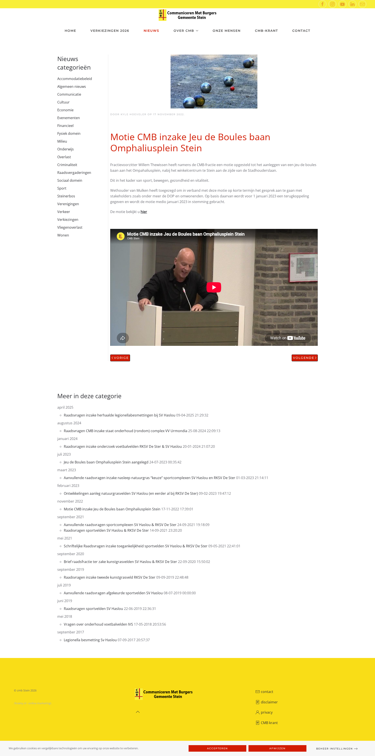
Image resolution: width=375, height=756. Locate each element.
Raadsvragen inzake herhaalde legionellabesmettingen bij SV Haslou (119, 415)
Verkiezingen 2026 (109, 31)
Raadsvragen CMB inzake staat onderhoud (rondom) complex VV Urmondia (126, 430)
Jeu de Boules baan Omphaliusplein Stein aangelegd (106, 462)
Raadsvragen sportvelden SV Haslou (93, 608)
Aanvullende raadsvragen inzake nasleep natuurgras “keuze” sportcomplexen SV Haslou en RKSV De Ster (149, 477)
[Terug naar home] (187, 15)
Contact (301, 31)
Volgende (303, 358)
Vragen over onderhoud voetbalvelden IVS (98, 624)
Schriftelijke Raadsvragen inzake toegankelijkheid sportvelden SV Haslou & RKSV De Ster (135, 546)
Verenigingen (68, 203)
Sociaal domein (69, 180)
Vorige (121, 358)
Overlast (64, 157)
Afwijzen (277, 748)
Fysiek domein (69, 133)
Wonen (63, 235)
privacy (267, 712)
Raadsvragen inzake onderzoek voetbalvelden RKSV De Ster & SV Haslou (123, 446)
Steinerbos (66, 196)
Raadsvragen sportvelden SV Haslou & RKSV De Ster (106, 530)
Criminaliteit (67, 164)
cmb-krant (266, 31)
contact (267, 691)
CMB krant (269, 722)
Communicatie (69, 94)
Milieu (62, 141)
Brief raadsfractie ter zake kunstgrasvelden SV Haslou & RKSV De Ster (120, 561)
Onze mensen (227, 31)
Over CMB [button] (184, 31)
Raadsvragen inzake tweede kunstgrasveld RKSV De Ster (109, 577)
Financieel (65, 125)
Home (70, 31)
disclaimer (269, 702)
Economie (65, 110)
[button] (138, 712)
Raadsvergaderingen (74, 172)
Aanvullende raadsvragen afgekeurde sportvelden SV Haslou (113, 593)
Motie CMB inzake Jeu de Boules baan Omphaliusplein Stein (112, 509)
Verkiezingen (67, 219)
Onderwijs (65, 149)
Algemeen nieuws (71, 86)
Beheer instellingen (334, 748)
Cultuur (63, 102)
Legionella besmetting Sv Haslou (90, 640)
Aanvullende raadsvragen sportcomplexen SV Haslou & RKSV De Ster (120, 524)
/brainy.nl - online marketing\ (32, 703)
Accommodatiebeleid (74, 78)
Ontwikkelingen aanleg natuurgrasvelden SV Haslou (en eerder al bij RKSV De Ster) (131, 493)
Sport (61, 188)
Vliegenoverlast (69, 227)
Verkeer (63, 211)
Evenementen (68, 117)
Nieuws (151, 31)
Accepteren (217, 748)
